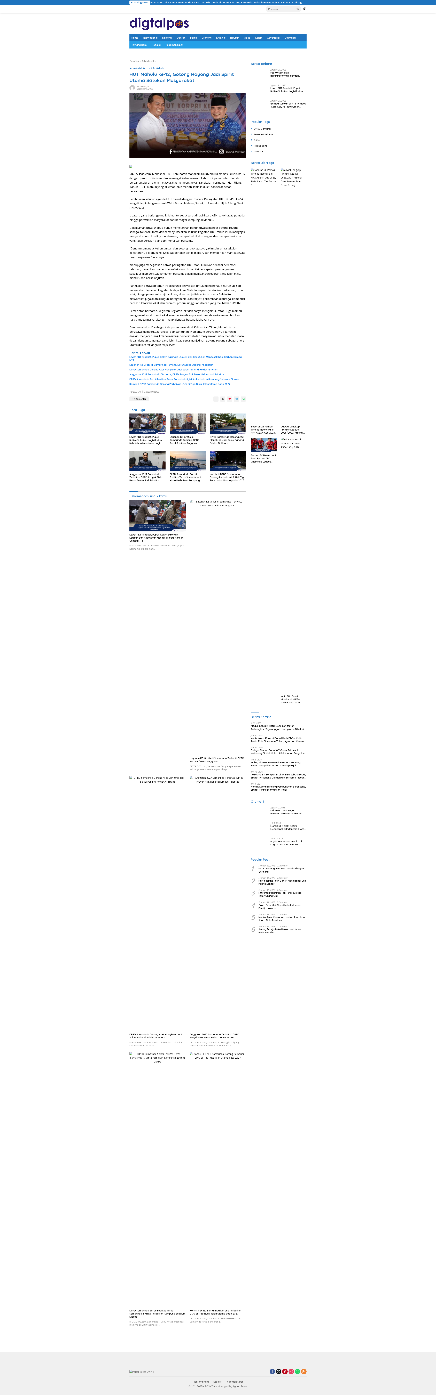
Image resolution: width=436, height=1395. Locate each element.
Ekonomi (207, 37)
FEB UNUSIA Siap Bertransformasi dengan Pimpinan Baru (284, 74)
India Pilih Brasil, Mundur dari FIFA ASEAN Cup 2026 (290, 699)
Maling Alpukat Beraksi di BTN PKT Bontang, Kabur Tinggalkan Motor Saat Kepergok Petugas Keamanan (276, 764)
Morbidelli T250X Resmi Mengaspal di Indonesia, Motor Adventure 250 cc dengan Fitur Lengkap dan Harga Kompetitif (288, 827)
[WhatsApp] (297, 1372)
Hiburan (234, 37)
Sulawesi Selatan (263, 134)
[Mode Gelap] (305, 9)
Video (247, 37)
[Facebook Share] (216, 399)
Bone (257, 140)
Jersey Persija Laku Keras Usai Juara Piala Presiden (280, 931)
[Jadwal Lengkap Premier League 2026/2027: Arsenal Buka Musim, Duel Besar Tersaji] (294, 295)
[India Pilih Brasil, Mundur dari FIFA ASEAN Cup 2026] (294, 565)
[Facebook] (272, 1372)
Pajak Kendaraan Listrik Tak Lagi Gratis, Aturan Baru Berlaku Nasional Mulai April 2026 (286, 843)
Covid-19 (258, 151)
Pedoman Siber (174, 44)
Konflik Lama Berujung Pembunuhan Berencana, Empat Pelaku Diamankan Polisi (278, 788)
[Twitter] (278, 1372)
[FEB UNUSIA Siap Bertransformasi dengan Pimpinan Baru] (259, 75)
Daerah (181, 37)
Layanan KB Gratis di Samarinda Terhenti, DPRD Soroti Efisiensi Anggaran (171, 364)
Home (134, 37)
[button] (298, 9)
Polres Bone (260, 145)
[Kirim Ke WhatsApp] (243, 399)
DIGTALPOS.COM (206, 1386)
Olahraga (290, 37)
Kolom (258, 37)
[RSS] (304, 1372)
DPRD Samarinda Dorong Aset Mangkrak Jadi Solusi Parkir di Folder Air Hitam (173, 369)
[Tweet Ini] (222, 399)
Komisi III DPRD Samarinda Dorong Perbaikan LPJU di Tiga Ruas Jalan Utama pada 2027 (179, 384)
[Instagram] (291, 1372)
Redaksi (156, 44)
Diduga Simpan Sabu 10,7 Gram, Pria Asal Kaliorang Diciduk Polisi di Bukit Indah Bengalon (278, 752)
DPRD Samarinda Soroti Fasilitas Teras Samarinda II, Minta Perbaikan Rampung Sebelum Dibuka (184, 379)
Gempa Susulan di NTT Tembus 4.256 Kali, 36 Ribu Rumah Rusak (288, 105)
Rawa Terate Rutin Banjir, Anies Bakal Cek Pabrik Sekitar (282, 882)
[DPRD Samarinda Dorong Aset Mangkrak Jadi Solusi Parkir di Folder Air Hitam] (228, 423)
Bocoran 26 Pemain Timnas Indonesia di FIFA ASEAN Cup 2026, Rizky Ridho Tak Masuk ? (263, 429)
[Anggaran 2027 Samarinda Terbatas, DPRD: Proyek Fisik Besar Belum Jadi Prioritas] (147, 461)
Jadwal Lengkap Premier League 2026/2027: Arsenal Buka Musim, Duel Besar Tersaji (292, 429)
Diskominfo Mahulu (153, 68)
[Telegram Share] (236, 399)
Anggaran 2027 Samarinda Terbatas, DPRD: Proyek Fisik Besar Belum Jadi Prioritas (176, 374)
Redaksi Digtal (143, 86)
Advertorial (273, 37)
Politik (193, 37)
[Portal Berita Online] (159, 23)
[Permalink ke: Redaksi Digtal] (132, 87)
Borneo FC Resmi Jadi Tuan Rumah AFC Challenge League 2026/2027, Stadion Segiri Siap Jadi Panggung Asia (263, 458)
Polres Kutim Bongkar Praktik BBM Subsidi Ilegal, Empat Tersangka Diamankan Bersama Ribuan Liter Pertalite (278, 776)
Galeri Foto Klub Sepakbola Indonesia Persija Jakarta (280, 907)
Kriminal (220, 37)
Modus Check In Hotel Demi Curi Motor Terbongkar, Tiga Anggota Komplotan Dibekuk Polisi (277, 727)
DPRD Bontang (262, 128)
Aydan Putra (240, 1386)
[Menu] (131, 9)
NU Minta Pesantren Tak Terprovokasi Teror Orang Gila (280, 894)
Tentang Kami (139, 44)
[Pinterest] (285, 1372)
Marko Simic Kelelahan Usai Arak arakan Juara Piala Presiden (282, 919)
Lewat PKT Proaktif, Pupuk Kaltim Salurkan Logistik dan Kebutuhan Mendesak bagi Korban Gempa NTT (185, 358)
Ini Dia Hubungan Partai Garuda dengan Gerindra (281, 870)
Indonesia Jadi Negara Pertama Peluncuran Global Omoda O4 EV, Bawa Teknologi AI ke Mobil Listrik (288, 812)
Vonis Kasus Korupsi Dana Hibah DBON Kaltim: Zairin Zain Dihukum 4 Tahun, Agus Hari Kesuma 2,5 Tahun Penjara (278, 740)
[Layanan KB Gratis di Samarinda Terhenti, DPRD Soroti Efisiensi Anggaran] (188, 423)
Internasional (150, 37)
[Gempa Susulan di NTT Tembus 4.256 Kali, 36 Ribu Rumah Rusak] (259, 106)
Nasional (167, 37)
